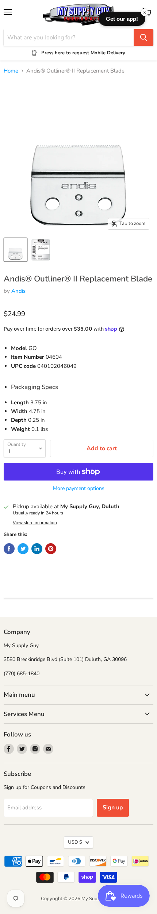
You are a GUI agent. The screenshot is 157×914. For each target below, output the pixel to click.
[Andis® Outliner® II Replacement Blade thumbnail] (15, 249)
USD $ (75, 842)
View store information (35, 522)
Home (11, 71)
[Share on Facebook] (9, 548)
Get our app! (122, 19)
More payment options (78, 488)
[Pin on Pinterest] (50, 548)
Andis (18, 291)
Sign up (113, 808)
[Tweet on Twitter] (23, 548)
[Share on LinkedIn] (36, 548)
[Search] (143, 37)
